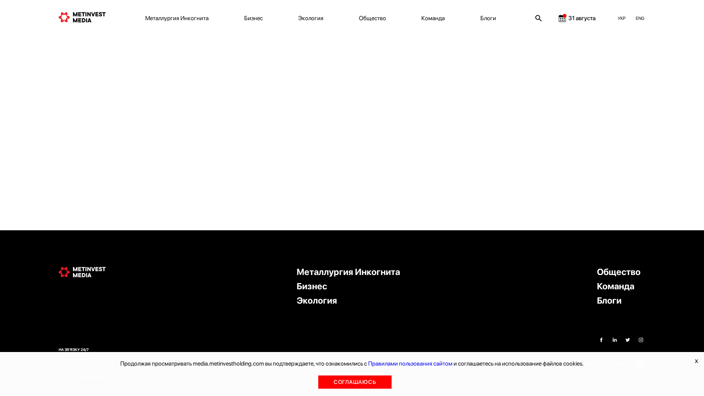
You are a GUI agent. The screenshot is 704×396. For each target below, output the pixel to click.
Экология (310, 18)
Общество (372, 18)
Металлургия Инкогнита (177, 18)
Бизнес (253, 18)
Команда (433, 18)
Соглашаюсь (355, 382)
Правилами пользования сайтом (410, 363)
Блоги (488, 18)
